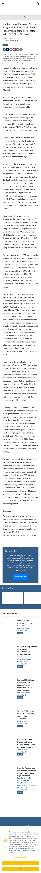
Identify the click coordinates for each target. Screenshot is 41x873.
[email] (17, 49)
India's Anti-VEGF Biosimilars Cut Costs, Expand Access (25, 623)
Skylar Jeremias (22, 659)
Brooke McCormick (23, 628)
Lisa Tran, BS (25, 785)
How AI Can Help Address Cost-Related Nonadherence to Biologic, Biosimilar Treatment (27, 652)
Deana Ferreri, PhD (11, 41)
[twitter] (7, 49)
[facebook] (4, 49)
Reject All (20, 863)
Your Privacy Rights (20, 857)
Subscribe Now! (20, 577)
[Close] (38, 829)
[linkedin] (11, 49)
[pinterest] (14, 49)
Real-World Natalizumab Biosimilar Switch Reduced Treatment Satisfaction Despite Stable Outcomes (26, 685)
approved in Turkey (10, 141)
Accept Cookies (20, 869)
